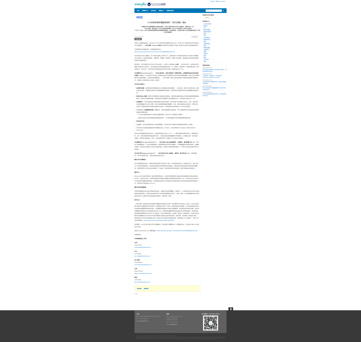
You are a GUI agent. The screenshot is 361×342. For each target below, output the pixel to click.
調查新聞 (146, 288)
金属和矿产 (207, 49)
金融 (205, 51)
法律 (205, 61)
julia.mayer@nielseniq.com (142, 282)
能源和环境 (207, 39)
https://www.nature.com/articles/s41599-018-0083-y (159, 220)
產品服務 (139, 288)
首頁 (138, 10)
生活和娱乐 (207, 37)
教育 (205, 57)
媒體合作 (161, 10)
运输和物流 (207, 43)
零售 (205, 41)
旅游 (205, 33)
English (223, 1)
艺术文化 (206, 59)
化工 (205, 28)
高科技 (205, 53)
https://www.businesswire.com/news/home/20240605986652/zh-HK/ (154, 51)
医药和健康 (207, 30)
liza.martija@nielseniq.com (142, 256)
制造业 (205, 26)
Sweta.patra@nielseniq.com (142, 247)
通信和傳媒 (138, 39)
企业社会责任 (207, 24)
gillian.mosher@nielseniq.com (143, 273)
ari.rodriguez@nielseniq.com (142, 264)
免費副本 (192, 168)
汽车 (205, 35)
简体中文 (213, 1)
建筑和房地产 (207, 31)
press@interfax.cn (143, 321)
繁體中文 (218, 1)
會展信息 (153, 10)
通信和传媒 (207, 47)
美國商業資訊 (170, 10)
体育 (205, 55)
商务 (205, 45)
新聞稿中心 (145, 10)
